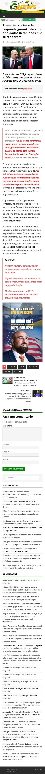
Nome (5, 444)
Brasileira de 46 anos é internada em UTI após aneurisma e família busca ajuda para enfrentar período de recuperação (21, 558)
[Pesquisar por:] (22, 478)
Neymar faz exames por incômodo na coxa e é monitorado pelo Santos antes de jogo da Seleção (23, 281)
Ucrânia (17, 371)
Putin (22, 367)
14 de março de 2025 (12, 42)
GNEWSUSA (28, 89)
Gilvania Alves (28, 42)
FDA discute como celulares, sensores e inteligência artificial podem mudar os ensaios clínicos (21, 504)
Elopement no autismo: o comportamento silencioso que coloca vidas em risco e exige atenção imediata (20, 737)
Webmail (38, 769)
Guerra (12, 367)
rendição (33, 367)
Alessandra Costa (9, 712)
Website (5, 459)
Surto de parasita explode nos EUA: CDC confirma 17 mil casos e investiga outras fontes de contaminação (21, 494)
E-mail (5, 452)
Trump (7, 371)
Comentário (7, 426)
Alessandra (6, 722)
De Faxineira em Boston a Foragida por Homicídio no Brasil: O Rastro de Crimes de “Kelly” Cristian (22, 715)
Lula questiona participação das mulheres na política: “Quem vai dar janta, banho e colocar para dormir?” (21, 705)
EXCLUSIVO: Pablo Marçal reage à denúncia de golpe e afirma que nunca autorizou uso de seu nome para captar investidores (22, 590)
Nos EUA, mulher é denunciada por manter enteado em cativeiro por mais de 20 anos (23, 269)
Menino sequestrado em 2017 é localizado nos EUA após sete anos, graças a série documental (21, 294)
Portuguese (9, 20)
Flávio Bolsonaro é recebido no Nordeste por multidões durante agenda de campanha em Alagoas (20, 514)
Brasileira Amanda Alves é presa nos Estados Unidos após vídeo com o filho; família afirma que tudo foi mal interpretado (22, 648)
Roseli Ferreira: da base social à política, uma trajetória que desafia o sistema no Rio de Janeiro (22, 629)
